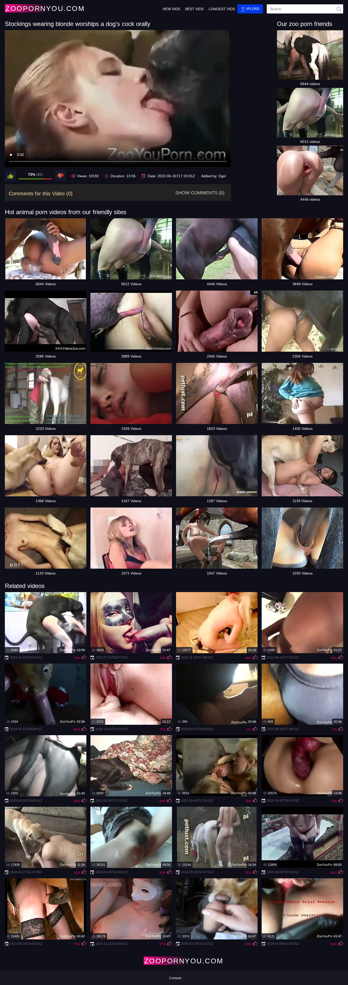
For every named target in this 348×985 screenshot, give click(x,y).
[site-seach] (338, 8)
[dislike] (60, 176)
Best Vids (194, 9)
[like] (10, 176)
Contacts (175, 978)
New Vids (171, 9)
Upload (252, 9)
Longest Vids (222, 9)
